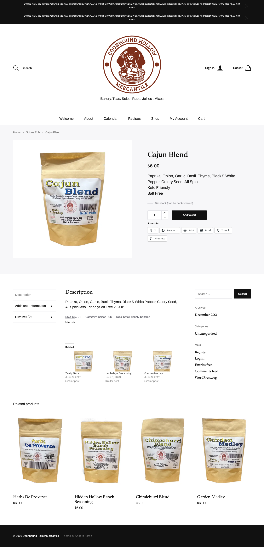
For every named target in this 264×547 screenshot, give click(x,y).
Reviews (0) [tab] (23, 316)
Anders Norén (83, 535)
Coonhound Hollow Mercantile (41, 535)
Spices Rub (33, 132)
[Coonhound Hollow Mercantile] (132, 64)
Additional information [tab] (30, 305)
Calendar (111, 118)
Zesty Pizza (72, 373)
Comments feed (206, 371)
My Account (179, 118)
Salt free (145, 316)
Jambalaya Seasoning (118, 373)
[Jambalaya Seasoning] (123, 361)
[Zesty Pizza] (83, 361)
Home (16, 132)
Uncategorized (206, 334)
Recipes (134, 118)
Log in (199, 358)
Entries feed (204, 365)
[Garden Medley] (162, 361)
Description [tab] (23, 294)
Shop (155, 118)
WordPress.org (206, 378)
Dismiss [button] (246, 6)
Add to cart (189, 215)
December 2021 (207, 315)
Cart (201, 118)
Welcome (66, 118)
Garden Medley (153, 373)
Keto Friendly (131, 316)
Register (201, 352)
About (88, 118)
